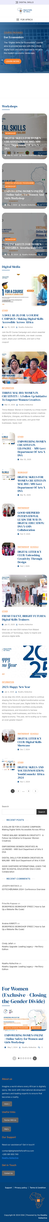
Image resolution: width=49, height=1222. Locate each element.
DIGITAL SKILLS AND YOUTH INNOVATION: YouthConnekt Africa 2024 (31, 772)
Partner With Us (10, 1120)
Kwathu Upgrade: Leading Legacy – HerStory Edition (22, 948)
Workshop (10, 133)
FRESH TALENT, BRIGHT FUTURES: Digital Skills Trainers (24, 617)
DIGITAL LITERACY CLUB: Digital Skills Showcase (30, 741)
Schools (34, 547)
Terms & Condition (38, 1187)
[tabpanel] (24, 60)
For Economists (14, 37)
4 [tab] (25, 94)
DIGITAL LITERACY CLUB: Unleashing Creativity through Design (30, 557)
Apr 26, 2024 (12, 254)
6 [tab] (30, 94)
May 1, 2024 (12, 205)
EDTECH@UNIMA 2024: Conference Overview (23, 889)
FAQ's (6, 1129)
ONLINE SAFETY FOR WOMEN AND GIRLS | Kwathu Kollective (24, 246)
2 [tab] (21, 94)
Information (8, 388)
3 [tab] (23, 94)
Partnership (23, 508)
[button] (24, 19)
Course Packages (13, 32)
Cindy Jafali (7, 943)
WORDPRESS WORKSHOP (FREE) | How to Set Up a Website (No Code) (23, 908)
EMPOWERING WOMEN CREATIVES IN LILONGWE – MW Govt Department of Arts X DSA (32, 448)
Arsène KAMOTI (9, 923)
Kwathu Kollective (29, 155)
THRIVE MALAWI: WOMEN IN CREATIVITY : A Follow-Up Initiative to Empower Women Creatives (24, 396)
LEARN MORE (12, 61)
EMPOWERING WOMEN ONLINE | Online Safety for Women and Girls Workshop (24, 194)
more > (7, 1104)
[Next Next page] (35, 791)
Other (5, 310)
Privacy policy (21, 1187)
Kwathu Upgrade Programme (19, 183)
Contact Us (8, 1173)
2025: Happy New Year (16, 687)
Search (5, 806)
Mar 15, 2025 (12, 155)
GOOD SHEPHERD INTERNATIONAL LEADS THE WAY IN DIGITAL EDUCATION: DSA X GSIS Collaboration (31, 521)
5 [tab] (28, 94)
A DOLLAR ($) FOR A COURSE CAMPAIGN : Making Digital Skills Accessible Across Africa (22, 318)
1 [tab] (18, 94)
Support (8, 1187)
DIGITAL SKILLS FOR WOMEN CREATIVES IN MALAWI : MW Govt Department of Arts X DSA (23, 143)
